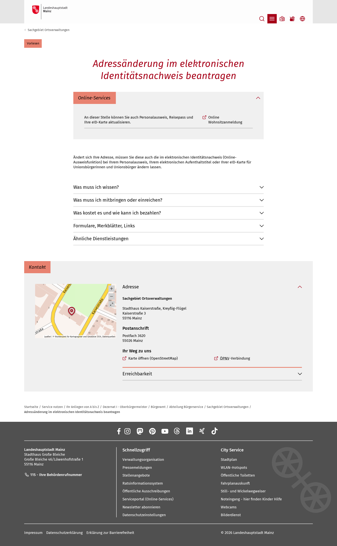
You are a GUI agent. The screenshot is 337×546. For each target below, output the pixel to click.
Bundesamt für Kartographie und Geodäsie (75, 336)
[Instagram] (127, 431)
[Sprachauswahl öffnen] (302, 18)
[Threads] (177, 431)
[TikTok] (214, 431)
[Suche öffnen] (262, 18)
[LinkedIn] (189, 431)
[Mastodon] (139, 431)
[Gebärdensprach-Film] (292, 18)
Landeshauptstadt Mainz (253, 532)
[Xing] (202, 431)
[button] (33, 43)
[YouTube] (164, 431)
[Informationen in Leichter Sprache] (282, 18)
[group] (75, 311)
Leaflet (47, 336)
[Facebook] (118, 431)
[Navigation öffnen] (272, 18)
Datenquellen (108, 336)
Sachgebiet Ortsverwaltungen (48, 30)
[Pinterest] (152, 431)
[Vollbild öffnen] (111, 304)
